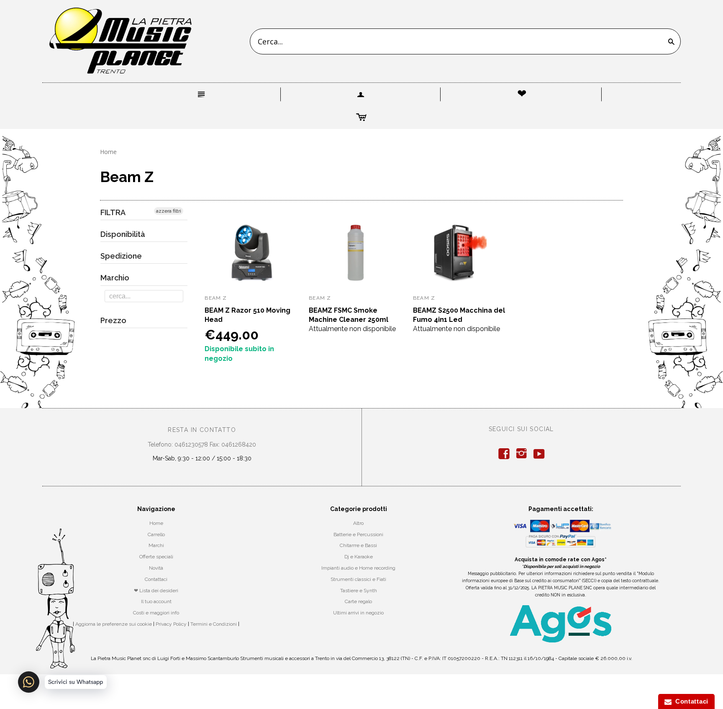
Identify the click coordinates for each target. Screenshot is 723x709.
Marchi (156, 545)
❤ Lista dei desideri (156, 590)
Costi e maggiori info (156, 613)
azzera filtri (168, 211)
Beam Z (216, 298)
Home (108, 152)
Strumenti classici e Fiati (358, 579)
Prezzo (113, 320)
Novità (156, 568)
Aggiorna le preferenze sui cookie (113, 624)
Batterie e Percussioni (358, 534)
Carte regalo (358, 601)
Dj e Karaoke (358, 557)
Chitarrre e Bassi (358, 545)
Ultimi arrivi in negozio (358, 613)
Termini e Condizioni (213, 624)
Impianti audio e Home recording (358, 568)
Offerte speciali (156, 557)
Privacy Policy (171, 624)
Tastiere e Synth (358, 590)
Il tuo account (156, 601)
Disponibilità (122, 234)
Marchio (114, 277)
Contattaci (156, 579)
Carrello (156, 534)
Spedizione (121, 256)
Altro (358, 523)
